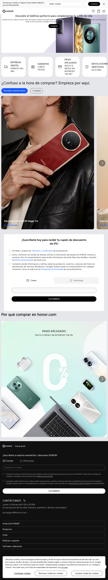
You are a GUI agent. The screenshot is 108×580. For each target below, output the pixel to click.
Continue (94, 4)
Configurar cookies (22, 573)
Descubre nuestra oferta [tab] (14, 91)
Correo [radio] (9, 461)
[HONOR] (9, 446)
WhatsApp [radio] (28, 461)
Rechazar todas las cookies (51, 573)
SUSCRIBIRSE (54, 299)
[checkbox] (54, 250)
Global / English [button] (55, 4)
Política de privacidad (45, 476)
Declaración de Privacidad (51, 269)
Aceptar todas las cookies (87, 573)
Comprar (54, 26)
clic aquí (64, 567)
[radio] (31, 280)
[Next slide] (102, 163)
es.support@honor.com (15, 512)
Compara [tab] (37, 91)
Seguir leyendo (10, 225)
